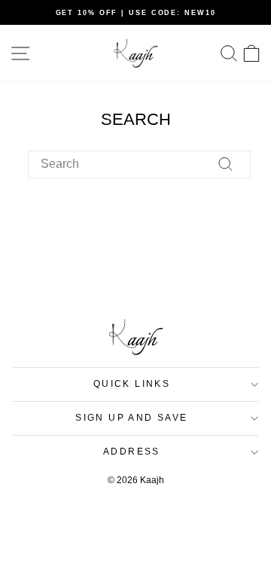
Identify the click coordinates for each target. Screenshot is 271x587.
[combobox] (139, 164)
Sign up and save (131, 417)
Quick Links (131, 384)
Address (131, 451)
